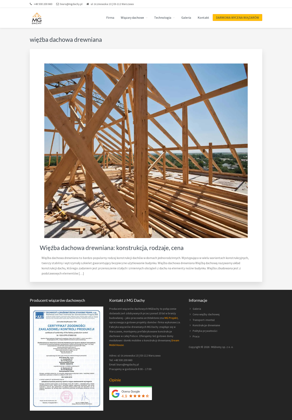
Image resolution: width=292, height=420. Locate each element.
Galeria (197, 309)
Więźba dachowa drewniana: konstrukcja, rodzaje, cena (112, 247)
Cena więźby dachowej (206, 314)
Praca (196, 336)
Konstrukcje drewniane (206, 325)
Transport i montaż (204, 320)
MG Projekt (171, 318)
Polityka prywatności (205, 331)
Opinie (115, 379)
